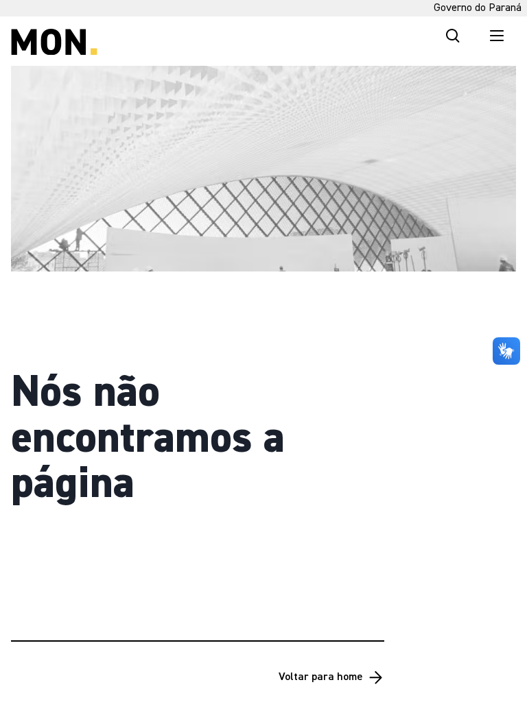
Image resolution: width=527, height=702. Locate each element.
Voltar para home (320, 677)
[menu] (497, 35)
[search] (453, 35)
